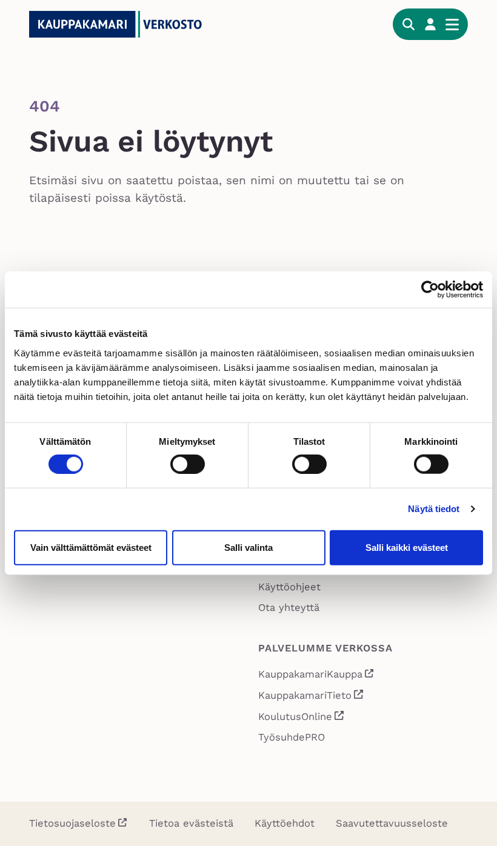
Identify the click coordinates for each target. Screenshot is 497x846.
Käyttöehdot (285, 823)
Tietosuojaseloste (72, 823)
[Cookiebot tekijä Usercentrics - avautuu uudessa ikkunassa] (430, 290)
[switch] (187, 464)
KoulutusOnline (301, 718)
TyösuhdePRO (291, 737)
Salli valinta (248, 547)
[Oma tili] (430, 24)
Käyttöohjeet (289, 587)
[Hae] (408, 24)
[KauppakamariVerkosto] (120, 24)
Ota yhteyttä (288, 607)
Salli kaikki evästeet (406, 547)
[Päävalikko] (452, 24)
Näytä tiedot (433, 509)
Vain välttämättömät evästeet (91, 547)
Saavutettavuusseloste (392, 823)
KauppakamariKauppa (316, 676)
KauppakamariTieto (311, 697)
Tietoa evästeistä (191, 823)
